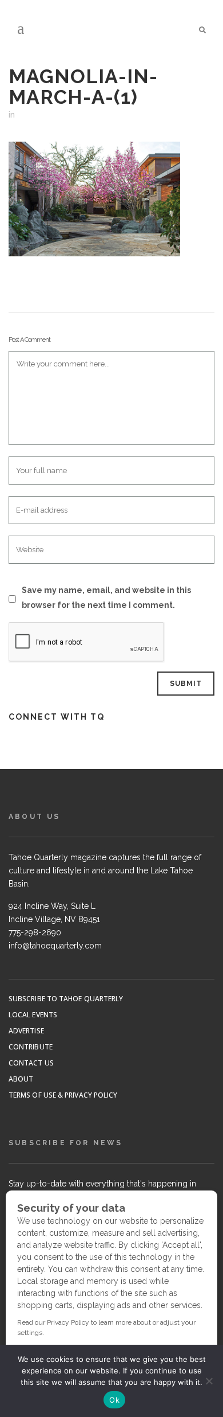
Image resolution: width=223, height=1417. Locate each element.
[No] (208, 1381)
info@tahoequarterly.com (55, 945)
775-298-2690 (35, 932)
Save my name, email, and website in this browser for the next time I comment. (106, 597)
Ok (114, 1399)
